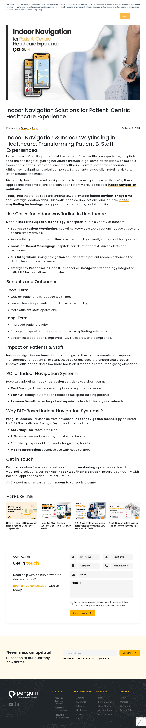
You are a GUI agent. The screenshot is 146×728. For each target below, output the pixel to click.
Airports (80, 697)
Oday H (25, 128)
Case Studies (104, 706)
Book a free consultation (30, 586)
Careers (124, 701)
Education (81, 706)
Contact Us (125, 706)
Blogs (35, 128)
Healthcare (81, 710)
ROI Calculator (105, 714)
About (123, 697)
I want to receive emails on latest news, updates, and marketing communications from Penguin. (101, 604)
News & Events (105, 701)
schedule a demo (83, 482)
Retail (79, 718)
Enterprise (81, 701)
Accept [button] (125, 16)
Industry (80, 714)
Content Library (106, 710)
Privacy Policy (127, 710)
